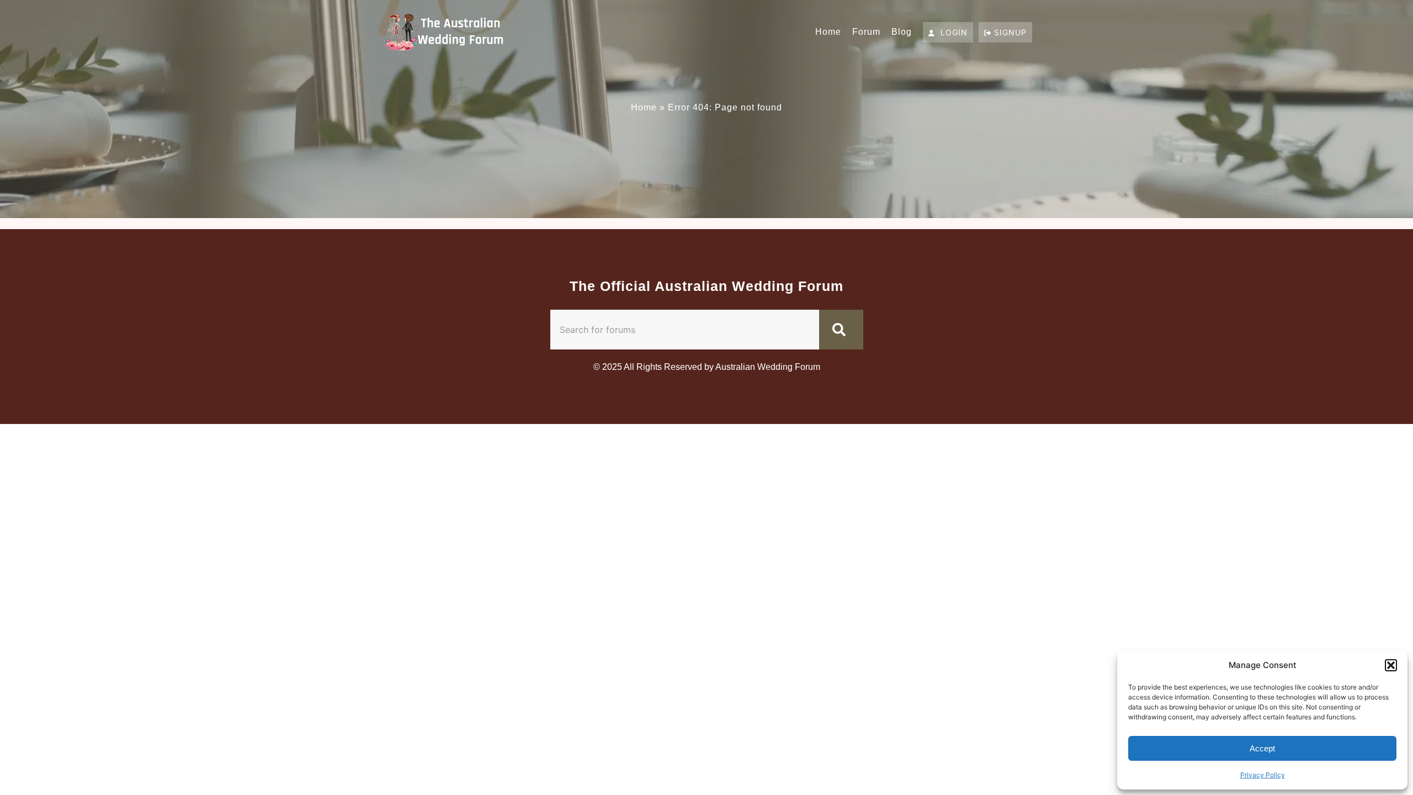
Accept (1262, 748)
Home (828, 31)
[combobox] (684, 329)
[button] (1390, 665)
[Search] (841, 329)
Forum (866, 31)
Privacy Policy (1262, 775)
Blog (901, 31)
